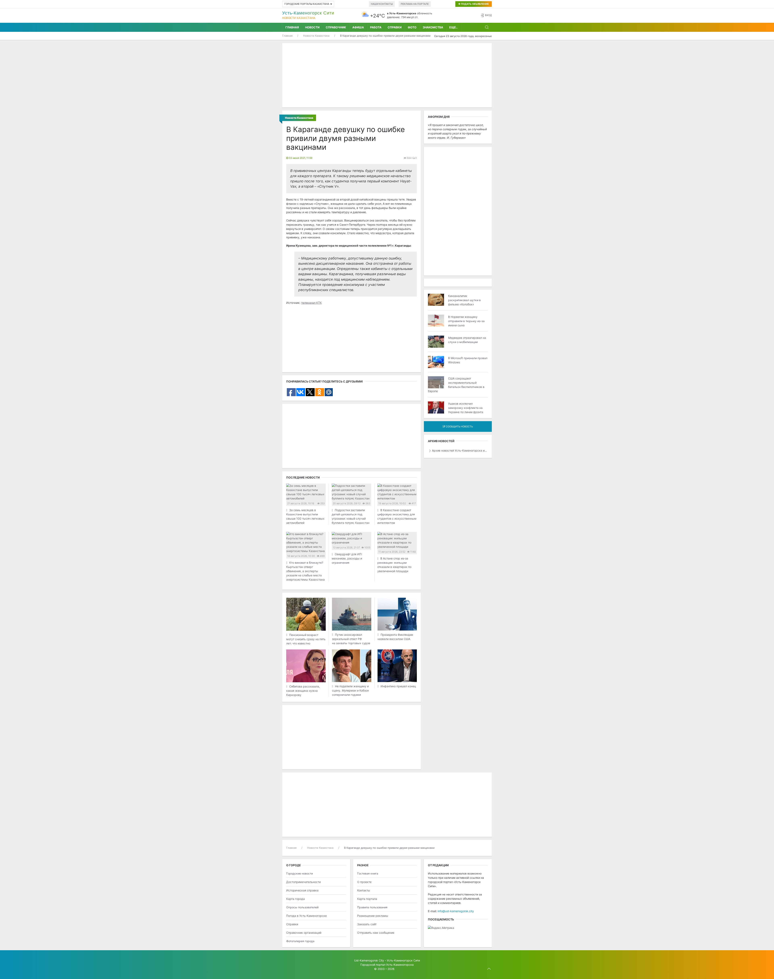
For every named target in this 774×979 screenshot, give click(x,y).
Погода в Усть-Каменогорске (306, 915)
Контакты (363, 890)
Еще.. (453, 27)
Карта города (295, 898)
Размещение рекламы (372, 915)
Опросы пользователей (302, 907)
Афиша (358, 27)
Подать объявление (474, 3)
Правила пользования (372, 907)
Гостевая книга (367, 873)
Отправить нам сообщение (375, 932)
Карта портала (367, 898)
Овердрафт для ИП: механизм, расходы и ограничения (347, 558)
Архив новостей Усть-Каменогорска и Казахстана (460, 450)
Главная (292, 27)
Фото (412, 27)
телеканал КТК (311, 302)
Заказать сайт (367, 924)
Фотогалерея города (300, 941)
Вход (488, 15)
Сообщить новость (459, 426)
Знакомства (433, 27)
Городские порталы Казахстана (306, 3)
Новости (312, 27)
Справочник (336, 27)
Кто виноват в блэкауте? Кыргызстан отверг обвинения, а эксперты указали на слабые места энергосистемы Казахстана (305, 571)
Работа (375, 27)
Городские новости (299, 873)
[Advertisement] (387, 75)
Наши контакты (382, 3)
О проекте (364, 882)
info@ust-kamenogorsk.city (456, 911)
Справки (395, 27)
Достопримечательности (303, 882)
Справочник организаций (303, 932)
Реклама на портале (415, 3)
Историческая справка (302, 890)
